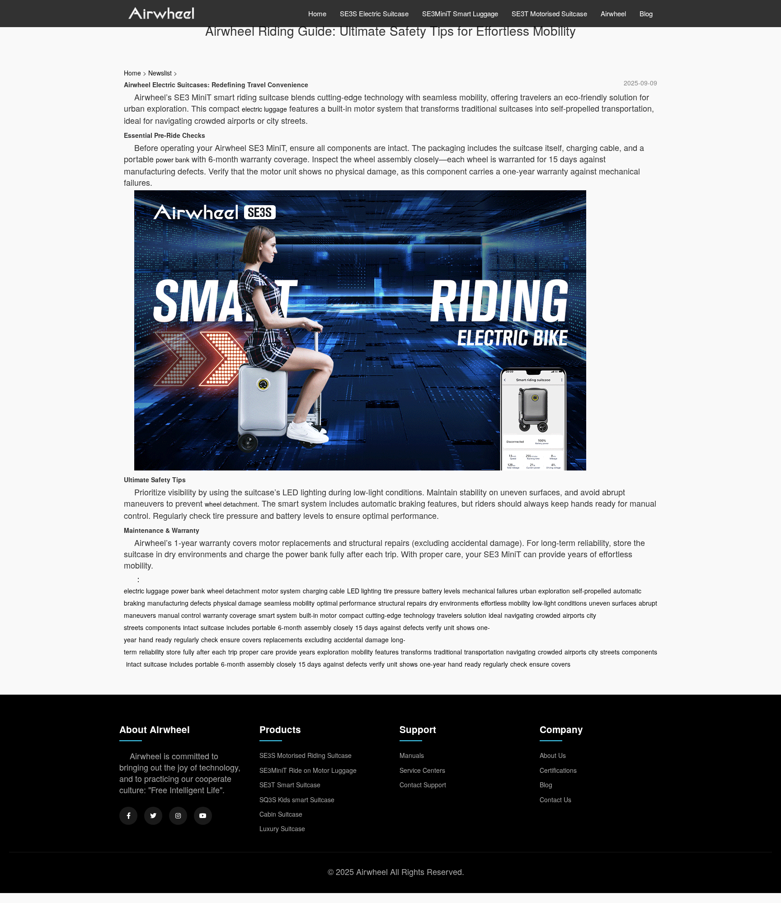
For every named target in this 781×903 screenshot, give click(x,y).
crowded (548, 615)
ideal (495, 615)
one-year (433, 663)
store (173, 651)
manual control (179, 615)
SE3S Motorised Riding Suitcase (305, 755)
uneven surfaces (612, 602)
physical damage (237, 602)
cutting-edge (383, 615)
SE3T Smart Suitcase (289, 784)
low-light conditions (559, 602)
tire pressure (402, 590)
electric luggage (264, 108)
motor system (281, 590)
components (163, 627)
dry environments (454, 602)
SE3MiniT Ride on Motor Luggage (308, 770)
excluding (318, 639)
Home (317, 13)
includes (238, 627)
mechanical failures (490, 590)
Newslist (160, 72)
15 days (366, 627)
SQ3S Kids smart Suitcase (296, 799)
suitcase (212, 627)
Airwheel (613, 13)
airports (573, 615)
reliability (151, 651)
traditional (448, 651)
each (219, 651)
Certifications (558, 770)
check (209, 639)
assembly (317, 627)
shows (465, 627)
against (390, 627)
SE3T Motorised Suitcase (549, 13)
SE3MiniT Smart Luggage (460, 13)
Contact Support (423, 784)
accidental (348, 639)
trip (232, 651)
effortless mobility (505, 602)
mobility (362, 651)
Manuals (412, 755)
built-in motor (318, 615)
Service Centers (422, 770)
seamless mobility (289, 602)
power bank (172, 159)
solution (475, 615)
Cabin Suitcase (280, 813)
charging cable (324, 590)
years (307, 651)
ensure (230, 639)
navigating (519, 615)
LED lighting (364, 590)
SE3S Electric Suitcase (374, 13)
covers (251, 639)
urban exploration (545, 590)
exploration (333, 651)
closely (343, 627)
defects (413, 627)
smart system (278, 615)
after (203, 651)
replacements (282, 639)
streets (610, 651)
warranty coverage (229, 615)
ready (163, 639)
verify (434, 627)
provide (286, 651)
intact (190, 627)
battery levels (441, 590)
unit (449, 627)
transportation (484, 651)
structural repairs (402, 602)
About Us (553, 755)
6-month (290, 627)
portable (264, 627)
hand (146, 639)
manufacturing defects (179, 602)
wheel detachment (231, 503)
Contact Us (555, 799)
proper (249, 651)
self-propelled (591, 590)
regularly (186, 639)
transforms (416, 651)
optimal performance (346, 602)
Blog (646, 13)
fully (188, 651)
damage (377, 639)
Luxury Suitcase (282, 828)
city (593, 651)
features (387, 651)
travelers (449, 615)
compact (351, 615)
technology (419, 615)
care (267, 651)
